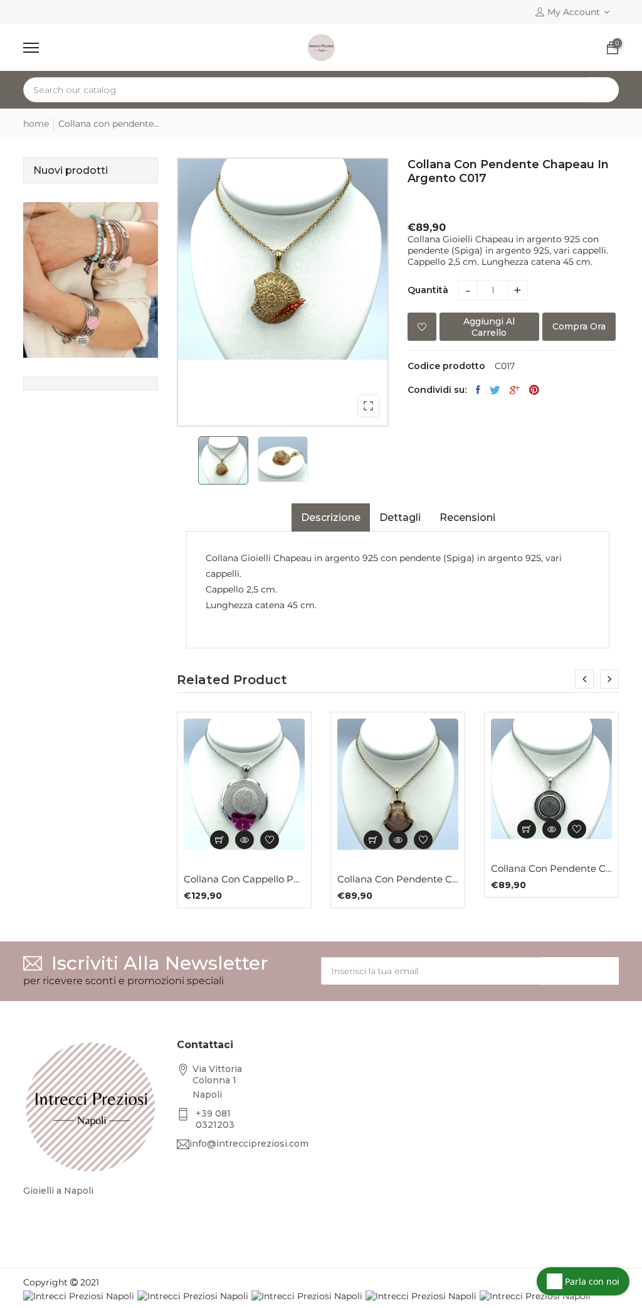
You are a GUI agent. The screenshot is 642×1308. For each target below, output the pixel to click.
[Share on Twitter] (495, 389)
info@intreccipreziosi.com (248, 1143)
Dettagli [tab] (400, 517)
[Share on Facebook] (478, 389)
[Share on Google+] (515, 389)
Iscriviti (578, 971)
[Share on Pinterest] (534, 389)
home (36, 123)
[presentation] (584, 679)
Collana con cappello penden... (244, 879)
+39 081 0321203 (215, 1119)
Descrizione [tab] (330, 517)
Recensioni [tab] (467, 517)
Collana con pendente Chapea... (397, 879)
